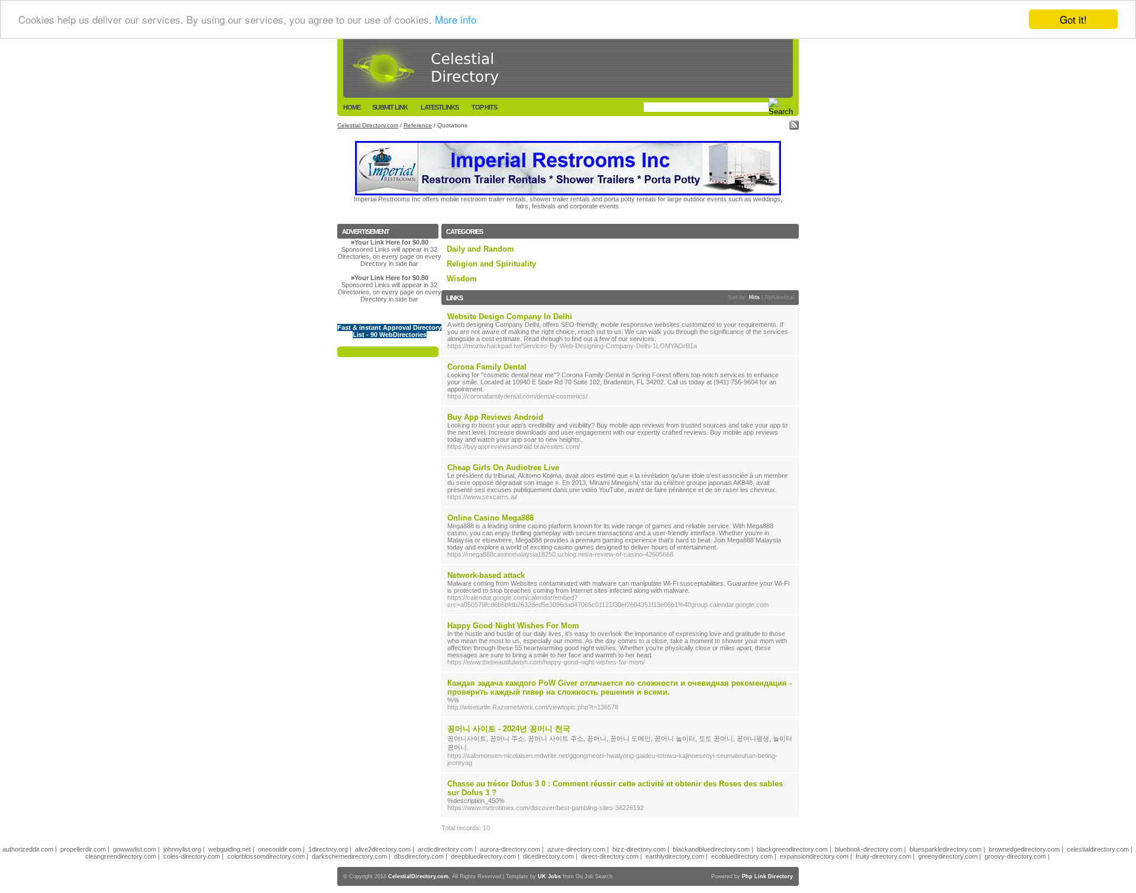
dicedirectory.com (548, 856)
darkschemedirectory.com (349, 856)
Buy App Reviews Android (495, 417)
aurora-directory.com (510, 849)
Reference (418, 125)
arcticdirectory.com (445, 849)
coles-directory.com (191, 856)
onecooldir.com (279, 849)
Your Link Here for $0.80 (391, 242)
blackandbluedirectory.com (711, 849)
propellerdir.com (83, 849)
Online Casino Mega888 (490, 517)
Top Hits (484, 107)
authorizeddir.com (27, 849)
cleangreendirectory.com (120, 856)
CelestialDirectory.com (418, 876)
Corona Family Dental (487, 366)
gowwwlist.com (134, 849)
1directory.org (328, 849)
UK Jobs (549, 876)
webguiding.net (229, 849)
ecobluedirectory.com (742, 856)
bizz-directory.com (639, 849)
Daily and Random (480, 249)
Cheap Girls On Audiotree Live (503, 467)
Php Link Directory (767, 876)
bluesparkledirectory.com (945, 849)
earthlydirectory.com (675, 856)
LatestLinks (440, 107)
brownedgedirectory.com (1024, 849)
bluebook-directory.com (868, 849)
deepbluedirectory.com (483, 856)
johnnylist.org (182, 849)
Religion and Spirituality (491, 263)
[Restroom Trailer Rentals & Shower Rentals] (568, 193)
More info (455, 19)
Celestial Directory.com (367, 125)
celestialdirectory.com (1098, 849)
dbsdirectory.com (419, 856)
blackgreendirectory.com (792, 849)
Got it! (1073, 19)
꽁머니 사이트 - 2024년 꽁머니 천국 (508, 728)
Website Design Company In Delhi (509, 316)
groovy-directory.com (1015, 856)
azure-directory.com (576, 849)
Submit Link (390, 107)
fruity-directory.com (883, 856)
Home (351, 107)
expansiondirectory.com (814, 856)
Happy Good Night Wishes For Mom (513, 625)
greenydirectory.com (947, 856)
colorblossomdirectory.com (266, 856)
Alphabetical (779, 297)
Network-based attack (486, 575)
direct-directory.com (609, 856)
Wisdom (462, 278)
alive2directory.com (383, 849)
